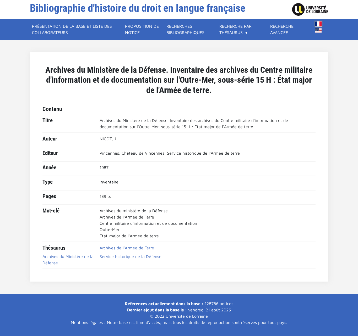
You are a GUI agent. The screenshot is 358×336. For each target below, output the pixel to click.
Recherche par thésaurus (235, 29)
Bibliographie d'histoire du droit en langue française (137, 8)
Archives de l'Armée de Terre (127, 247)
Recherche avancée (282, 29)
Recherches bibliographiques (185, 29)
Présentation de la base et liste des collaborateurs (72, 29)
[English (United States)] (318, 30)
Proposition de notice (142, 29)
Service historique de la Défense (130, 256)
